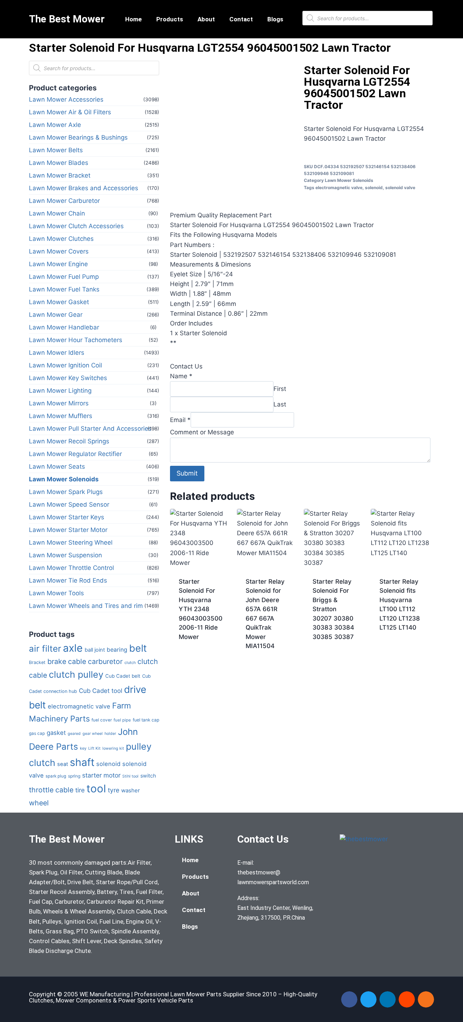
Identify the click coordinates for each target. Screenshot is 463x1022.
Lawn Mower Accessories (66, 99)
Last (279, 404)
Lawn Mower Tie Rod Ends (68, 580)
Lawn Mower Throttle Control (71, 567)
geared (74, 733)
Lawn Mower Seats (57, 466)
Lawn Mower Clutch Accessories (76, 226)
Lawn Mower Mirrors (59, 403)
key (83, 748)
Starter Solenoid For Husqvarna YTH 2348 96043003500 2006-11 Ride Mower (200, 609)
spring (74, 776)
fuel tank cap (146, 720)
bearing (117, 649)
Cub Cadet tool (100, 690)
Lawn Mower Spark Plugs (66, 491)
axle (73, 648)
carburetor (105, 661)
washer (130, 790)
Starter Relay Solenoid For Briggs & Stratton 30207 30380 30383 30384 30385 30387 (333, 609)
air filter (45, 648)
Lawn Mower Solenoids (64, 479)
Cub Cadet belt (122, 676)
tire (80, 790)
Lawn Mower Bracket (59, 175)
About (206, 19)
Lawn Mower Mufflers (60, 416)
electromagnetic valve (79, 706)
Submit (187, 473)
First (279, 388)
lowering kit (113, 748)
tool (96, 788)
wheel (39, 803)
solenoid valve (400, 187)
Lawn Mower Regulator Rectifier (75, 453)
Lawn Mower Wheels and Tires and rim (86, 605)
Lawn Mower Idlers (56, 352)
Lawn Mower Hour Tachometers (75, 340)
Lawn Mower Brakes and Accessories (83, 188)
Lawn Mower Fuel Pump (64, 276)
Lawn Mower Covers (59, 251)
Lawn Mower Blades (58, 162)
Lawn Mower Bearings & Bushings (78, 137)
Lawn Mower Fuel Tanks (64, 289)
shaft (82, 762)
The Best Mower (67, 19)
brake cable (66, 661)
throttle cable (51, 789)
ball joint (95, 650)
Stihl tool (130, 776)
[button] (349, 999)
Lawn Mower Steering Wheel (70, 542)
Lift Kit (94, 748)
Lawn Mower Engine (58, 264)
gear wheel (92, 733)
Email (180, 419)
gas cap (37, 733)
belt (138, 648)
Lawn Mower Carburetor (64, 200)
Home (133, 19)
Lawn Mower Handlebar (64, 327)
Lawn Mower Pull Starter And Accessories (90, 428)
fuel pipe (122, 720)
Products (169, 19)
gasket (56, 732)
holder (110, 733)
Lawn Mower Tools (56, 593)
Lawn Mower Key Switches (68, 378)
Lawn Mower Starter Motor (68, 529)
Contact (241, 19)
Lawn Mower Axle (55, 124)
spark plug (56, 776)
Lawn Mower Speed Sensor (69, 504)
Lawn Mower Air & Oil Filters (70, 112)
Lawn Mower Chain (57, 213)
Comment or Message (202, 432)
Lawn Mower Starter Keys (66, 517)
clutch (130, 662)
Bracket (37, 662)
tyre (113, 790)
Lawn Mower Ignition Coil (65, 365)
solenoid (108, 763)
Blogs (275, 19)
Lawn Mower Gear (55, 314)
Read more (194, 660)
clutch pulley (76, 674)
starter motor (101, 775)
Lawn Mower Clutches (61, 238)
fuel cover (102, 720)
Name (181, 376)
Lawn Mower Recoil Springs (69, 441)
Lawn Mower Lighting (60, 390)
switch (148, 775)
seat (62, 764)
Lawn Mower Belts (56, 150)
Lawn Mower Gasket (59, 302)
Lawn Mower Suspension (65, 555)
